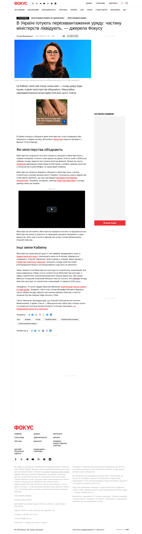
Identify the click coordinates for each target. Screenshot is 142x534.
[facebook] (15, 459)
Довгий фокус (40, 437)
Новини (18, 434)
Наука (90, 10)
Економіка (115, 10)
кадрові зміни (51, 319)
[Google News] (52, 3)
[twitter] (21, 459)
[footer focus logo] (23, 427)
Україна (73, 10)
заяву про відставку (66, 180)
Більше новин (110, 223)
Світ (82, 10)
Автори (56, 437)
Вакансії (38, 441)
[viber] (38, 459)
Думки (89, 3)
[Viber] (48, 3)
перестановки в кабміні (27, 323)
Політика (63, 10)
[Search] (126, 3)
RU (122, 3)
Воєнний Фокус (49, 10)
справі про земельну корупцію (31, 262)
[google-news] (44, 459)
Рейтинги (113, 3)
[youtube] (32, 459)
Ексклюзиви (33, 10)
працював (21, 164)
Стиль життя (101, 10)
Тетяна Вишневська (25, 36)
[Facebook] (33, 3)
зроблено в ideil (122, 529)
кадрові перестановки (70, 319)
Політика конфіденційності (84, 530)
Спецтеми (100, 3)
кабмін (28, 319)
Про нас (18, 441)
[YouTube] (44, 3)
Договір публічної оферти (19, 451)
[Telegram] (40, 3)
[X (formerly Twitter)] (37, 3)
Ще (124, 10)
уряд (38, 319)
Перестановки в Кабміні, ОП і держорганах (47, 18)
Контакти (100, 530)
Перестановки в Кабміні (77, 18)
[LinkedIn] (55, 3)
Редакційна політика (39, 450)
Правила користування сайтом (60, 443)
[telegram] (27, 459)
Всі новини (20, 10)
